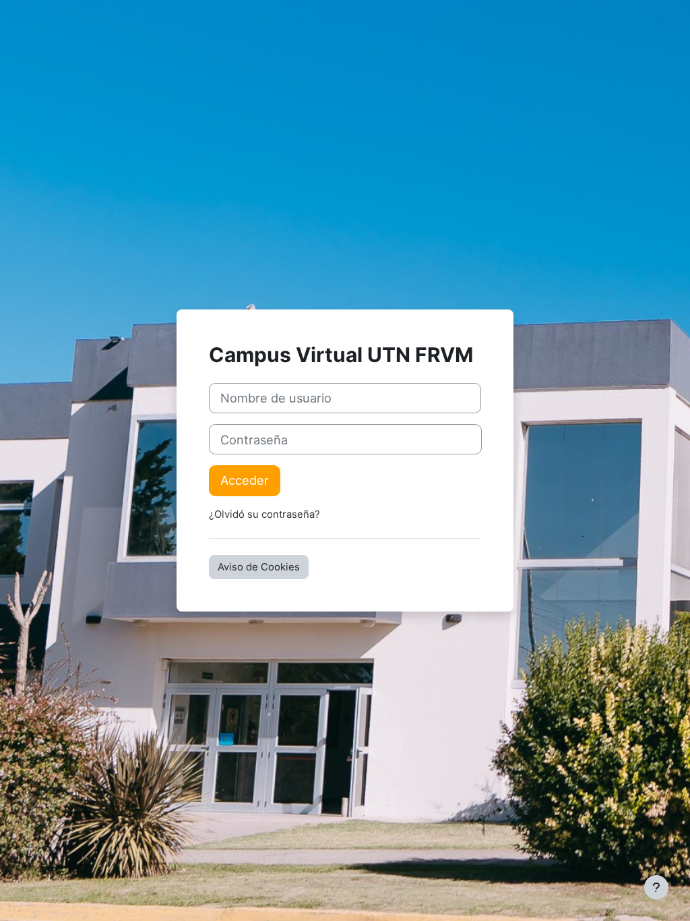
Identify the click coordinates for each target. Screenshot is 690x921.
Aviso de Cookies (259, 567)
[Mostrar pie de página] (656, 887)
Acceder (244, 480)
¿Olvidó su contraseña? (264, 514)
